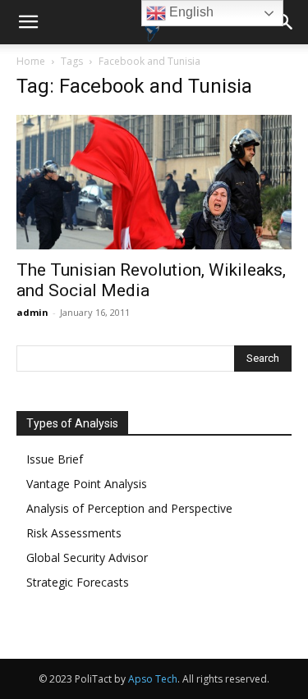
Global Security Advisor (87, 557)
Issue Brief (54, 459)
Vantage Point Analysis (86, 483)
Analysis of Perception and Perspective (129, 508)
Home (30, 61)
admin (32, 312)
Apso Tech (152, 679)
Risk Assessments (74, 533)
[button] (28, 22)
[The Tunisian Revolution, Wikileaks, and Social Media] (154, 182)
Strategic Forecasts (77, 582)
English (190, 12)
